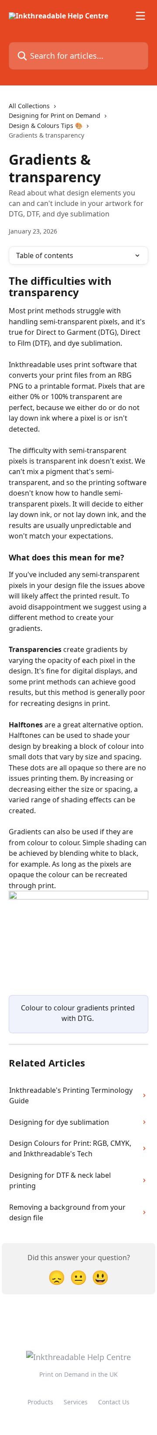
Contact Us (114, 1402)
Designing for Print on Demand (54, 115)
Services (76, 1402)
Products (40, 1402)
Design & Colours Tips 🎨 (45, 125)
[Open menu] (140, 16)
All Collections (29, 106)
